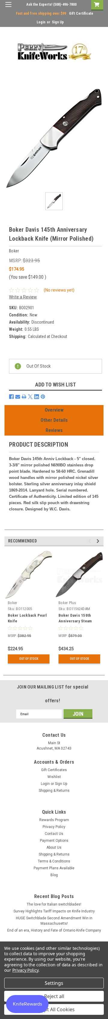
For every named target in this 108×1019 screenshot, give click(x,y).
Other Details (54, 420)
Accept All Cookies (54, 1009)
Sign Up (58, 22)
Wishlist (54, 777)
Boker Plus (67, 603)
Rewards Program (54, 820)
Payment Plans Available (54, 868)
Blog (54, 875)
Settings (54, 983)
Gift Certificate (81, 13)
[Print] (24, 396)
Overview (54, 410)
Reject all (54, 996)
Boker (12, 603)
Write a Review (23, 297)
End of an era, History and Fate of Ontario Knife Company (54, 930)
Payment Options (54, 840)
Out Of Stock (28, 658)
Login (41, 22)
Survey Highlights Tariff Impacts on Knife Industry (54, 911)
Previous (90, 541)
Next (99, 541)
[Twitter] (30, 396)
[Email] (17, 396)
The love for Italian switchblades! (54, 904)
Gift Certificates (54, 770)
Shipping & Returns (54, 790)
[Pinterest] (42, 396)
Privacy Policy (54, 827)
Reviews (54, 430)
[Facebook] (11, 396)
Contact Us (54, 834)
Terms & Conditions (54, 861)
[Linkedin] (36, 396)
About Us (54, 847)
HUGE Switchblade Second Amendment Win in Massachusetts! (54, 921)
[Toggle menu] (8, 8)
